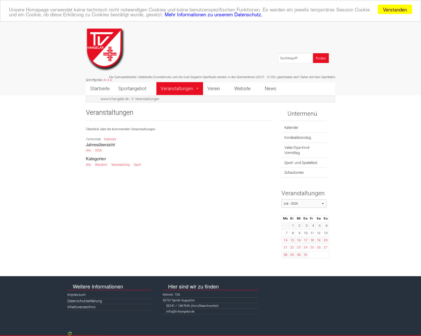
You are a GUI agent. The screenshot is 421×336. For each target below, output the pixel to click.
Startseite (100, 88)
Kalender (110, 139)
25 (312, 247)
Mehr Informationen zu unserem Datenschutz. (214, 14)
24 (305, 247)
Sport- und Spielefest (300, 163)
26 (318, 247)
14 (285, 240)
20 (325, 240)
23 (298, 247)
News (270, 88)
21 (285, 247)
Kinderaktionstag (297, 137)
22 (292, 247)
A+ (105, 80)
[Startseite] (105, 50)
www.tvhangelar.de (115, 99)
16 (298, 240)
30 (298, 255)
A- (111, 80)
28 (285, 255)
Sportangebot (132, 88)
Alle (88, 150)
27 (325, 247)
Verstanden (395, 9)
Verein (213, 88)
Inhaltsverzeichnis (81, 307)
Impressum (76, 294)
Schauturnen (294, 172)
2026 (98, 150)
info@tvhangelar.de (180, 311)
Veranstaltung (120, 165)
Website (242, 88)
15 (292, 240)
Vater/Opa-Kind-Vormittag (297, 150)
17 (305, 240)
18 (312, 240)
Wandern (101, 165)
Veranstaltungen (177, 88)
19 (318, 240)
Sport (137, 165)
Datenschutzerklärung (84, 301)
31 (305, 255)
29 (292, 255)
